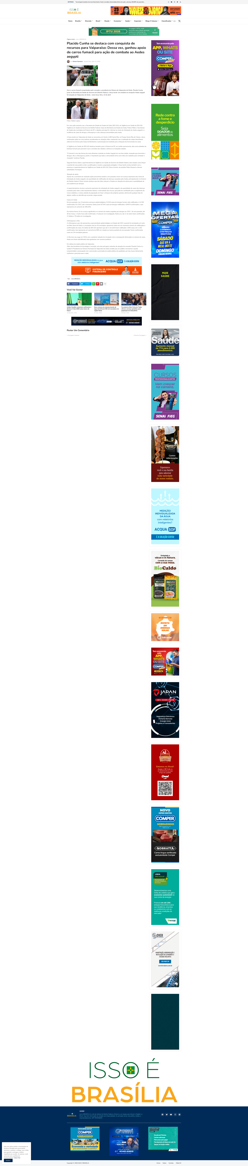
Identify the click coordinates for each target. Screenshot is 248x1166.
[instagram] (174, 2)
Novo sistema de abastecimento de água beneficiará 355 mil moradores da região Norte (106, 309)
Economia (117, 21)
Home (70, 21)
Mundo (106, 21)
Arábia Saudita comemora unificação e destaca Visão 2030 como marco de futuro (79, 309)
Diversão (88, 21)
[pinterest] (179, 1114)
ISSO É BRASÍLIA (83, 1163)
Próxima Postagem (139, 335)
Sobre (164, 1163)
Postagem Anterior (73, 335)
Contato (171, 1163)
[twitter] (177, 2)
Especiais (137, 21)
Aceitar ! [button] (8, 1160)
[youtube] (171, 2)
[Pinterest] (97, 283)
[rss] (180, 2)
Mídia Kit (178, 1163)
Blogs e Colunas (151, 21)
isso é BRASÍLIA (81, 39)
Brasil (98, 21)
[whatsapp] (168, 2)
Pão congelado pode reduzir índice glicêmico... (89, 2)
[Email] (101, 283)
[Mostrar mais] (105, 283)
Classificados (166, 21)
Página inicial (71, 39)
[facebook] (162, 1114)
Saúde (127, 21)
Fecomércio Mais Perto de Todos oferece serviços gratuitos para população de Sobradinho (131, 309)
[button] (174, 21)
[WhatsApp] (93, 283)
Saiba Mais (16, 1158)
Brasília (78, 21)
